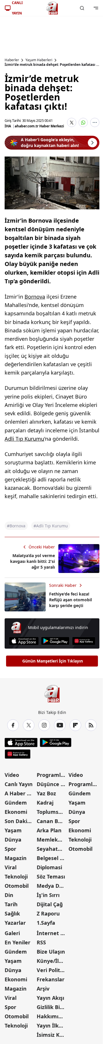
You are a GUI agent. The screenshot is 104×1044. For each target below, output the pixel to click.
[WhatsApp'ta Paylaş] (83, 122)
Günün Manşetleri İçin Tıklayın (52, 661)
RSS (41, 942)
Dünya (13, 839)
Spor (10, 848)
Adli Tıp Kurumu (24, 438)
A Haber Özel (20, 793)
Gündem (16, 802)
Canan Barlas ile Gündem (52, 821)
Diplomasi (49, 867)
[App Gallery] (83, 641)
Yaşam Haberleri (38, 60)
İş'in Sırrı (48, 895)
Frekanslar (50, 979)
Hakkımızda (52, 1016)
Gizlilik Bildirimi (52, 1007)
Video (12, 774)
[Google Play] (55, 641)
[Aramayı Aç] (82, 8)
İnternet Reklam (52, 933)
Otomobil (17, 885)
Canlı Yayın (19, 784)
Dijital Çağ (50, 904)
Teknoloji (16, 876)
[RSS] (91, 725)
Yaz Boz (46, 793)
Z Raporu (48, 913)
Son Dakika (19, 821)
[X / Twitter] (28, 725)
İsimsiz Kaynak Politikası (52, 1034)
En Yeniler (17, 942)
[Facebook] (13, 725)
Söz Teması (51, 876)
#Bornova (16, 525)
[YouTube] (60, 725)
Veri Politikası (52, 970)
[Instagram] (44, 725)
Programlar (51, 774)
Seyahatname (52, 848)
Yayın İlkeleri (52, 1025)
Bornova (35, 296)
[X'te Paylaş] (71, 122)
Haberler (12, 60)
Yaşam (13, 830)
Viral (10, 867)
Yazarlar (15, 922)
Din (9, 895)
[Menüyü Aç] (95, 8)
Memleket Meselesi (52, 839)
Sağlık (12, 913)
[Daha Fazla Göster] (94, 122)
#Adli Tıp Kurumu (51, 525)
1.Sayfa (46, 922)
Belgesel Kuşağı (52, 858)
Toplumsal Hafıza (52, 811)
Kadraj (45, 802)
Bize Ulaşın (51, 951)
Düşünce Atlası (52, 784)
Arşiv (43, 988)
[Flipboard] (75, 725)
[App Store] (24, 641)
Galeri (12, 933)
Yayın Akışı (50, 997)
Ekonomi (16, 811)
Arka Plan (49, 830)
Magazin (16, 858)
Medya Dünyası (52, 885)
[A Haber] (52, 8)
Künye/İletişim (52, 960)
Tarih (11, 904)
